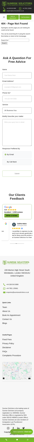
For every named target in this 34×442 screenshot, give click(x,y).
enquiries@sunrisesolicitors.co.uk (15, 11)
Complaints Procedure (11, 355)
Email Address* (8, 81)
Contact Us (7, 319)
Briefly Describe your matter (12, 116)
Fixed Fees (7, 339)
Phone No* (6, 93)
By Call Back (12, 162)
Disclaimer (6, 347)
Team (4, 307)
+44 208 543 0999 (11, 8)
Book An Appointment (11, 315)
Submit (17, 173)
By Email (10, 154)
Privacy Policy (8, 343)
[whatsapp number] (27, 439)
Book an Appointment (13, 17)
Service (5, 105)
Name (4, 69)
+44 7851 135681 (27, 8)
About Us (6, 311)
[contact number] (6, 439)
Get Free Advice (25, 17)
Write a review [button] (11, 215)
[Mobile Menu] (4, 17)
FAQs (4, 351)
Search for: (4, 40)
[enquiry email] (17, 439)
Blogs (4, 323)
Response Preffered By (11, 149)
